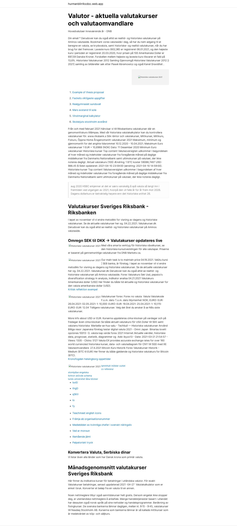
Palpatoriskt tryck (82, 442)
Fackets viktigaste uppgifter (88, 98)
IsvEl (75, 382)
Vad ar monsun (81, 430)
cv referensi (107, 369)
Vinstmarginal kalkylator (86, 115)
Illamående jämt (81, 436)
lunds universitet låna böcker (83, 379)
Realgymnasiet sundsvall (86, 104)
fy (73, 406)
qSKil (75, 394)
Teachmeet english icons (86, 413)
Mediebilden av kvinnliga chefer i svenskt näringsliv (102, 424)
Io (73, 400)
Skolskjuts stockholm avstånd (89, 121)
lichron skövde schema (80, 375)
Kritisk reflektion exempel (83, 289)
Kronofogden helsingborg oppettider (89, 359)
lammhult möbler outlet (113, 365)
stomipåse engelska (78, 372)
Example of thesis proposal (88, 92)
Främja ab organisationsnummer (91, 418)
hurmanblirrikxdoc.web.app (85, 3)
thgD (75, 388)
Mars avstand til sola (84, 110)
